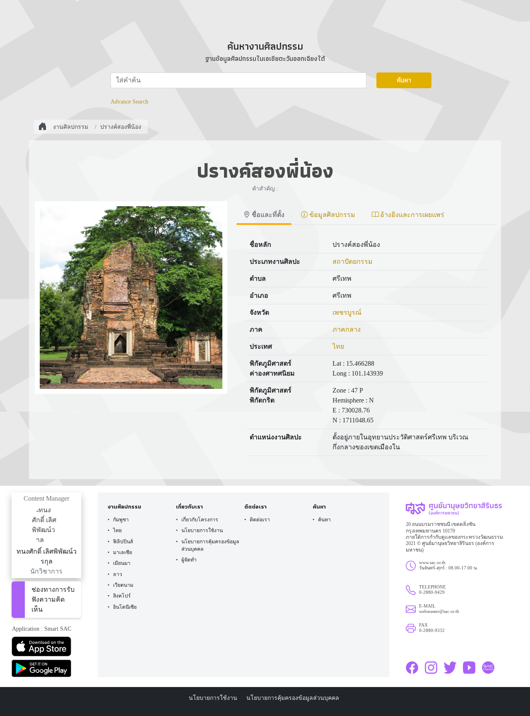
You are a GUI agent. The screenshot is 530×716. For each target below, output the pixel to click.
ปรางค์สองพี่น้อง (120, 127)
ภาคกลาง (346, 329)
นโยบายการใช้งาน (202, 530)
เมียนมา (121, 563)
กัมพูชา (121, 520)
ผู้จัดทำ (189, 560)
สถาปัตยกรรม (352, 261)
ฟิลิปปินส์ (123, 542)
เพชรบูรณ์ (346, 312)
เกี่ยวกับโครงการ (199, 520)
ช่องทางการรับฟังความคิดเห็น (53, 599)
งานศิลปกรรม (70, 127)
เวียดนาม (123, 585)
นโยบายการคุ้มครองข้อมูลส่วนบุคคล (210, 545)
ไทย (338, 346)
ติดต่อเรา (260, 520)
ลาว (117, 574)
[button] (46, 646)
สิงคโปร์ (122, 596)
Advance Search (129, 102)
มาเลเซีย (122, 552)
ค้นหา (404, 80)
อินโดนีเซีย (125, 607)
